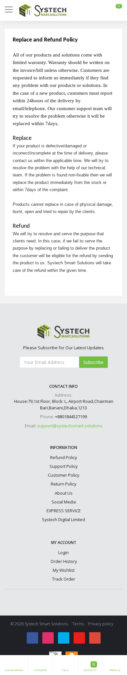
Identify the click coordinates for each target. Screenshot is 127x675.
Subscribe (93, 362)
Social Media (63, 502)
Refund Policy (63, 457)
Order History (63, 561)
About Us (64, 493)
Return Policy (63, 484)
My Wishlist (64, 570)
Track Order (63, 579)
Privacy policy (100, 624)
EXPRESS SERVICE (64, 511)
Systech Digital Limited (63, 519)
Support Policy (63, 466)
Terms (78, 624)
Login (63, 552)
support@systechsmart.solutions (70, 426)
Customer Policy (63, 475)
